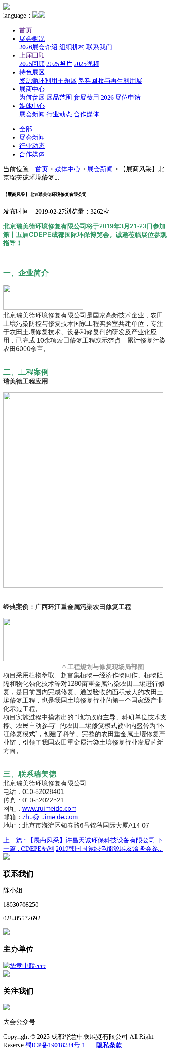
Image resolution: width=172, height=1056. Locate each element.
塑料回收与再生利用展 (110, 80)
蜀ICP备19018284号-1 (55, 1045)
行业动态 (59, 114)
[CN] (35, 15)
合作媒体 (86, 114)
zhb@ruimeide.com (50, 817)
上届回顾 (32, 55)
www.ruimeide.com (49, 808)
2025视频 (86, 63)
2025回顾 (32, 63)
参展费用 (86, 97)
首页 (25, 30)
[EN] (42, 15)
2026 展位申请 (121, 97)
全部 (25, 129)
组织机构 (72, 47)
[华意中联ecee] (24, 965)
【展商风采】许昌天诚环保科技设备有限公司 (79, 840)
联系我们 (99, 47)
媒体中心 (32, 105)
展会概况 (32, 38)
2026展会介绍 (38, 47)
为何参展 (32, 97)
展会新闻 (32, 114)
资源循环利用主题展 (48, 80)
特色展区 (32, 72)
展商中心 (32, 89)
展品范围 (59, 97)
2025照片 (59, 63)
